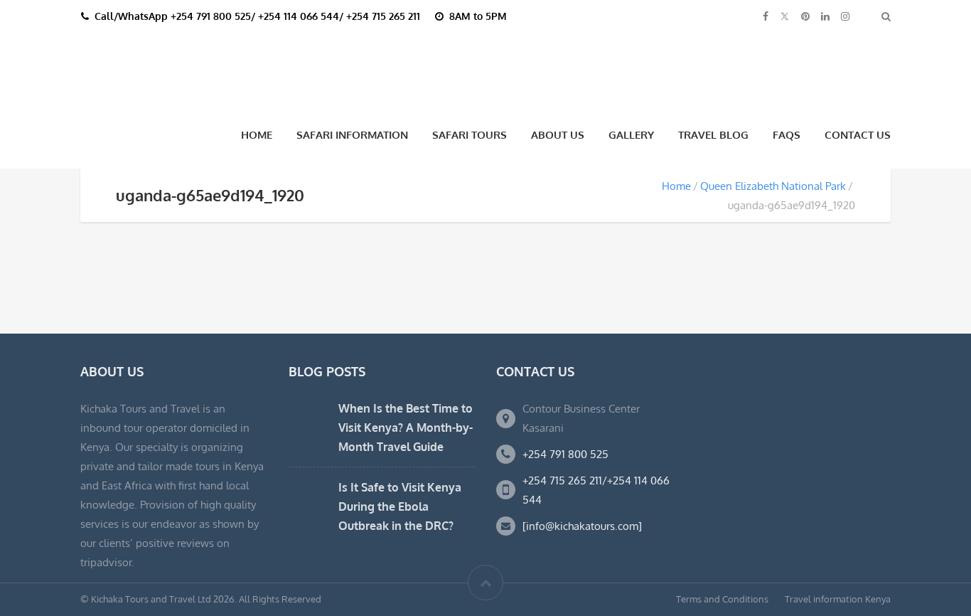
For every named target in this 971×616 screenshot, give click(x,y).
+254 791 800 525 (565, 454)
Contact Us (858, 135)
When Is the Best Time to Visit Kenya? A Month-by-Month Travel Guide (405, 427)
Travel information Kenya (838, 599)
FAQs (786, 135)
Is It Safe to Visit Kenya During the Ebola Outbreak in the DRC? (399, 506)
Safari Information (352, 135)
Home (256, 135)
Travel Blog (713, 135)
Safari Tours (469, 135)
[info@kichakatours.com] (582, 526)
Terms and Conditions (722, 599)
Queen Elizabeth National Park (773, 186)
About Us (557, 135)
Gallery (631, 135)
